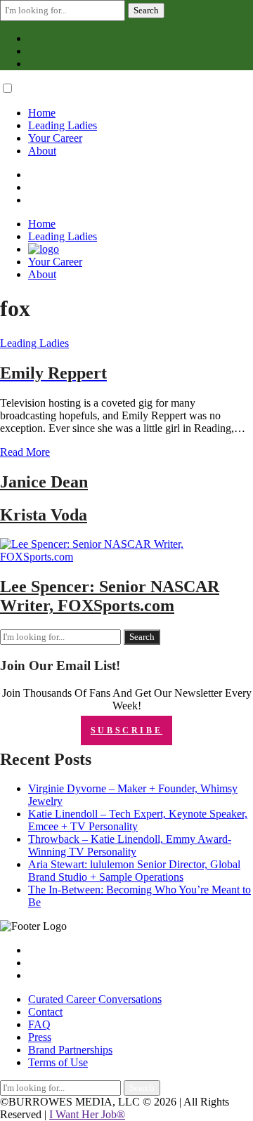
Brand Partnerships (70, 1050)
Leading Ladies (62, 125)
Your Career (55, 138)
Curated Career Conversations (95, 999)
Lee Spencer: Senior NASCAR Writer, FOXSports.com (109, 596)
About (42, 151)
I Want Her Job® (87, 1114)
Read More (25, 452)
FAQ (39, 1024)
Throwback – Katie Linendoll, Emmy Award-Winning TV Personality (129, 845)
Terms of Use (58, 1062)
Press (39, 1037)
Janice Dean (44, 482)
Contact (45, 1012)
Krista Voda (43, 515)
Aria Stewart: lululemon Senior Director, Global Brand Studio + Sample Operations (134, 870)
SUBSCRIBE (126, 730)
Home (42, 113)
